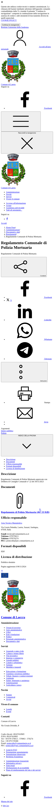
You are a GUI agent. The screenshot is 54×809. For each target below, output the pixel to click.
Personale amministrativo (16, 639)
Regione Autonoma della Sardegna (15, 27)
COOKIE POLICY (9, 20)
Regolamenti (11, 234)
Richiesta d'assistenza (14, 757)
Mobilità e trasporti (13, 667)
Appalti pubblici (12, 660)
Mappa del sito (7, 801)
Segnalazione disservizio (15, 754)
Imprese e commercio (14, 658)
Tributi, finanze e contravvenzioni (19, 676)
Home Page (10, 227)
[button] (13, 192)
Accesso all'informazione (16, 203)
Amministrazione (13, 230)
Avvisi (8, 699)
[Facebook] (7, 219)
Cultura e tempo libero (15, 653)
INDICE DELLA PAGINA (27, 436)
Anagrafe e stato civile (15, 651)
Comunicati (10, 697)
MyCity (6, 806)
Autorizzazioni (12, 683)
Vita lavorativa (12, 656)
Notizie (9, 695)
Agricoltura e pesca (13, 685)
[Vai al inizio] (2, 571)
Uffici (8, 632)
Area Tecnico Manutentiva (11, 523)
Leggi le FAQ (11, 750)
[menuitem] (29, 297)
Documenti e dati (13, 232)
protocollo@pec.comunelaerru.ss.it (19, 745)
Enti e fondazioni (13, 634)
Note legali (10, 765)
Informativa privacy (14, 763)
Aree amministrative (14, 630)
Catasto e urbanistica (14, 662)
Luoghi (9, 709)
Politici (9, 637)
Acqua (8, 205)
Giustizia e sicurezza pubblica (18, 674)
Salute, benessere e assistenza (17, 680)
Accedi (4, 223)
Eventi (8, 711)
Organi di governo (13, 628)
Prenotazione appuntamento (17, 752)
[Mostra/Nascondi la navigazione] (21, 121)
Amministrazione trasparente (17, 761)
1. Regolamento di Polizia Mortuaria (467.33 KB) (25, 510)
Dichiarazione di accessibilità (17, 768)
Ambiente (10, 678)
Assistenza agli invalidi (15, 208)
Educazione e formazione (16, 671)
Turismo (9, 665)
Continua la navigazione (10, 25)
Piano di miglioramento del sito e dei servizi (23, 770)
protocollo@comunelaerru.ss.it (19, 743)
